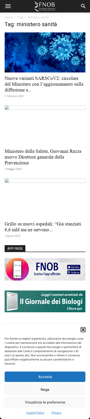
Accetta (45, 377)
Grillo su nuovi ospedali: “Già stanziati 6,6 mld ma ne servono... (43, 226)
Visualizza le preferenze (45, 402)
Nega (45, 389)
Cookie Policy (35, 412)
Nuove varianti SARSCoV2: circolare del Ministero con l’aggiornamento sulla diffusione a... (44, 84)
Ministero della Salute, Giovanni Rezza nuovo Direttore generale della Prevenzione (43, 157)
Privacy (56, 412)
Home (9, 17)
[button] (83, 329)
